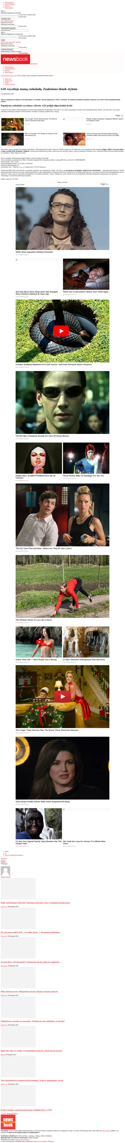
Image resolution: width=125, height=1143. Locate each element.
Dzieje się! (13, 75)
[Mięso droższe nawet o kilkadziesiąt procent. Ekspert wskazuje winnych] (18, 988)
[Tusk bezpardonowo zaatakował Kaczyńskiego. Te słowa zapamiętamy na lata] (18, 1076)
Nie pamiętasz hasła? (7, 21)
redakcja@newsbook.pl (22, 1139)
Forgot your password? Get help (11, 42)
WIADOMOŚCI (10, 4)
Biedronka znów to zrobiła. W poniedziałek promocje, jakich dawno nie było (31, 1051)
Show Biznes (9, 8)
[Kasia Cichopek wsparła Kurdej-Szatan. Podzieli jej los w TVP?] (18, 1106)
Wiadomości (8, 81)
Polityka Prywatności (40, 1141)
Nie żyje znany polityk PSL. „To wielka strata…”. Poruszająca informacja (30, 932)
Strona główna (9, 2)
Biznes (3, 1054)
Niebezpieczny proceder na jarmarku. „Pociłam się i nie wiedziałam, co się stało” (33, 1021)
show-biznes (106, 1131)
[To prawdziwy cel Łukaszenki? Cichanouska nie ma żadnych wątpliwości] (18, 958)
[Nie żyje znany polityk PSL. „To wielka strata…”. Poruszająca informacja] (18, 928)
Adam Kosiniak (6, 877)
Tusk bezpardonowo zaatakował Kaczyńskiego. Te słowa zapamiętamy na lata (32, 1080)
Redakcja (51, 1141)
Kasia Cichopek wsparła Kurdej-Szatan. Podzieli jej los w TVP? (26, 1110)
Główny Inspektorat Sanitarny (14, 855)
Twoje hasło (22, 17)
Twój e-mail (22, 26)
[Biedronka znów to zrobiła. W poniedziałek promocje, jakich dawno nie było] (18, 1047)
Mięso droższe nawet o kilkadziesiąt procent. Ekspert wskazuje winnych (29, 991)
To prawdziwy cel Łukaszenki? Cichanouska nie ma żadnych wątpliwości (30, 962)
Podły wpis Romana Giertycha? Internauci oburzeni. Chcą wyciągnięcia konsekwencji (35, 903)
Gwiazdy (3, 1114)
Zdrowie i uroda (10, 84)
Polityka (7, 6)
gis (5, 853)
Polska (7, 82)
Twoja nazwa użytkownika (27, 15)
